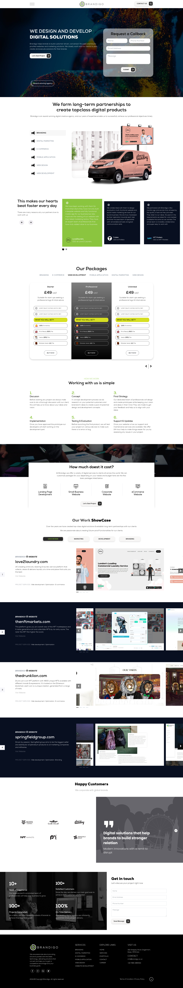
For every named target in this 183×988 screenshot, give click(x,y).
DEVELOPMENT (104, 539)
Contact (103, 959)
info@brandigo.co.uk (135, 959)
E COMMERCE (43, 149)
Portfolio (104, 956)
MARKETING (78, 539)
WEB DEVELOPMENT (45, 173)
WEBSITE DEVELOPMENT (84, 966)
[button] (63, 250)
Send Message (119, 921)
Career (103, 963)
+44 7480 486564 (134, 963)
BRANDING (41, 133)
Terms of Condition (126, 979)
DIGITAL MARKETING (45, 141)
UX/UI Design (53, 539)
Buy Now (50, 353)
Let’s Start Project (38, 56)
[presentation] (146, 366)
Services (103, 953)
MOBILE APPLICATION (46, 157)
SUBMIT (126, 69)
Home (102, 950)
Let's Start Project (89, 503)
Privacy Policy (139, 979)
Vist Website (20, 576)
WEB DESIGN (42, 165)
